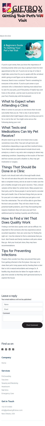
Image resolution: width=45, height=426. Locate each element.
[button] (42, 15)
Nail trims (5, 390)
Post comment (32, 325)
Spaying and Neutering (10, 383)
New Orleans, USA (8, 414)
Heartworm (6, 387)
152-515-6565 (7, 407)
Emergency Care (8, 394)
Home (4, 363)
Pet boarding (6, 376)
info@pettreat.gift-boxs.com (12, 410)
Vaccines (5, 380)
